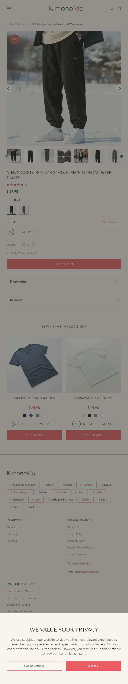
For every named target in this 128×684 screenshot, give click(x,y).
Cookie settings (34, 665)
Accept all (93, 665)
